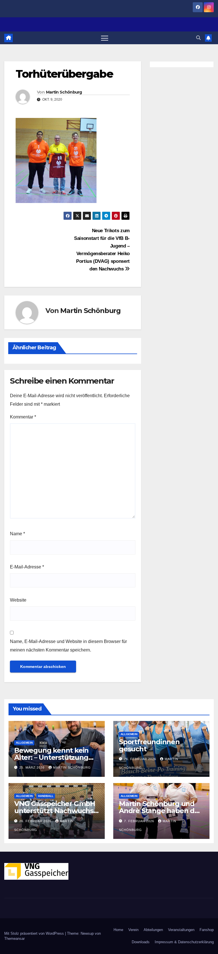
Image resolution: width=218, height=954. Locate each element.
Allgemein (24, 742)
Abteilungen (153, 930)
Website (18, 600)
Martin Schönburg (64, 92)
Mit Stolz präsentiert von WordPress (34, 933)
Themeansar (14, 938)
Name (17, 533)
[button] (198, 37)
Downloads (141, 942)
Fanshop (207, 930)
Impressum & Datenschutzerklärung (184, 942)
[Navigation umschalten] (105, 37)
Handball (45, 796)
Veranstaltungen (181, 930)
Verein (133, 930)
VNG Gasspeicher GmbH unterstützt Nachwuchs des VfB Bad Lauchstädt (54, 810)
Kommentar (23, 416)
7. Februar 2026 (139, 821)
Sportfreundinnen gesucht (149, 745)
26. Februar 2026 (140, 759)
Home (118, 930)
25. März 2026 (32, 767)
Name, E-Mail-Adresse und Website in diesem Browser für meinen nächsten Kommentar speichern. (68, 645)
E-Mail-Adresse (27, 566)
